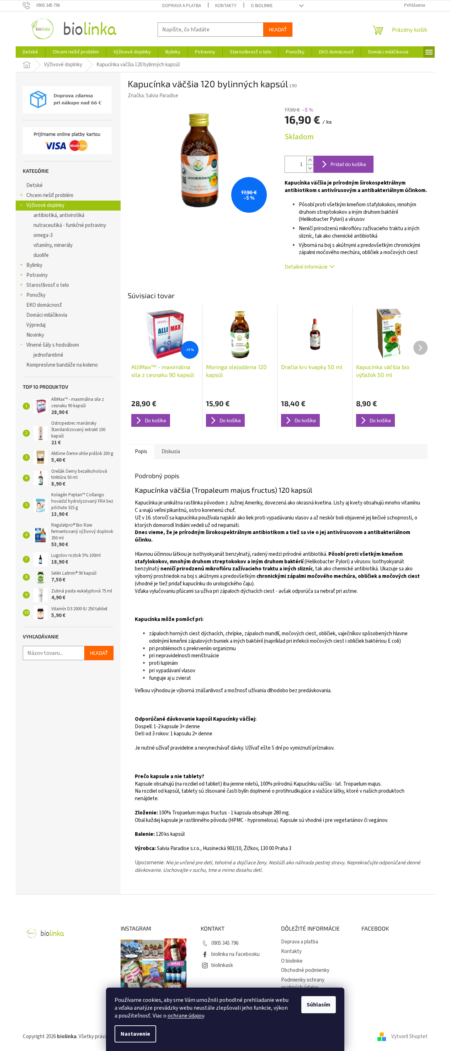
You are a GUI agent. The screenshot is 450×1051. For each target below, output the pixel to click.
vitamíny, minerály (53, 245)
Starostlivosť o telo (47, 285)
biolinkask (222, 965)
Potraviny (37, 275)
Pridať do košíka (348, 164)
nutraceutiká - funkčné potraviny (69, 225)
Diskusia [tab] (171, 451)
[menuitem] (30, 52)
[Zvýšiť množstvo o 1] (309, 160)
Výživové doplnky (45, 205)
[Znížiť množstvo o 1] (309, 168)
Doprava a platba (181, 5)
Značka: (153, 95)
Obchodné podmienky (305, 970)
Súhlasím (318, 1005)
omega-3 (43, 235)
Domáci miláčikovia (46, 315)
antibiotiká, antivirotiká (58, 215)
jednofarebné (48, 355)
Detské (34, 185)
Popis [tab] (141, 451)
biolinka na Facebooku (235, 954)
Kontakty (226, 5)
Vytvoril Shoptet (409, 1036)
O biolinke (262, 5)
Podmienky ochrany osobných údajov (302, 983)
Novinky (35, 335)
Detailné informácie (306, 267)
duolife (41, 255)
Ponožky (36, 295)
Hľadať (278, 29)
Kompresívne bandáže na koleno (62, 365)
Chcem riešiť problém (49, 195)
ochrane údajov (186, 1016)
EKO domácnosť (44, 305)
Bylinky (34, 265)
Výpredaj (36, 325)
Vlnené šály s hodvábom (52, 345)
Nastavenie (135, 1034)
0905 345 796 (224, 943)
